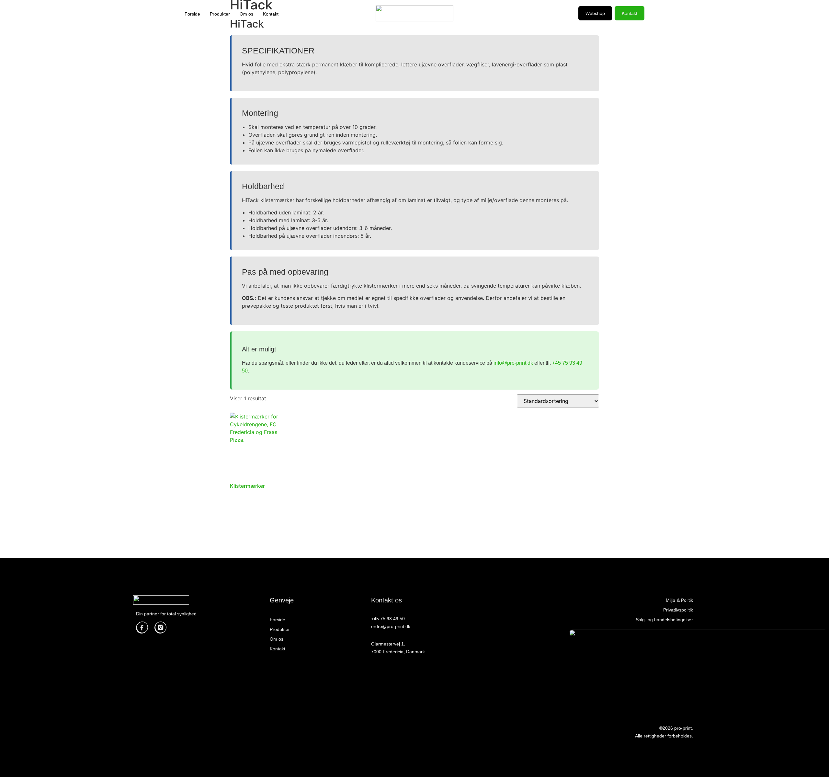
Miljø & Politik (679, 600)
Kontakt (270, 14)
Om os (246, 14)
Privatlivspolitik (678, 609)
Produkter (220, 14)
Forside (192, 14)
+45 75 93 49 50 (388, 618)
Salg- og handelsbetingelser (664, 619)
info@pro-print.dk (513, 363)
